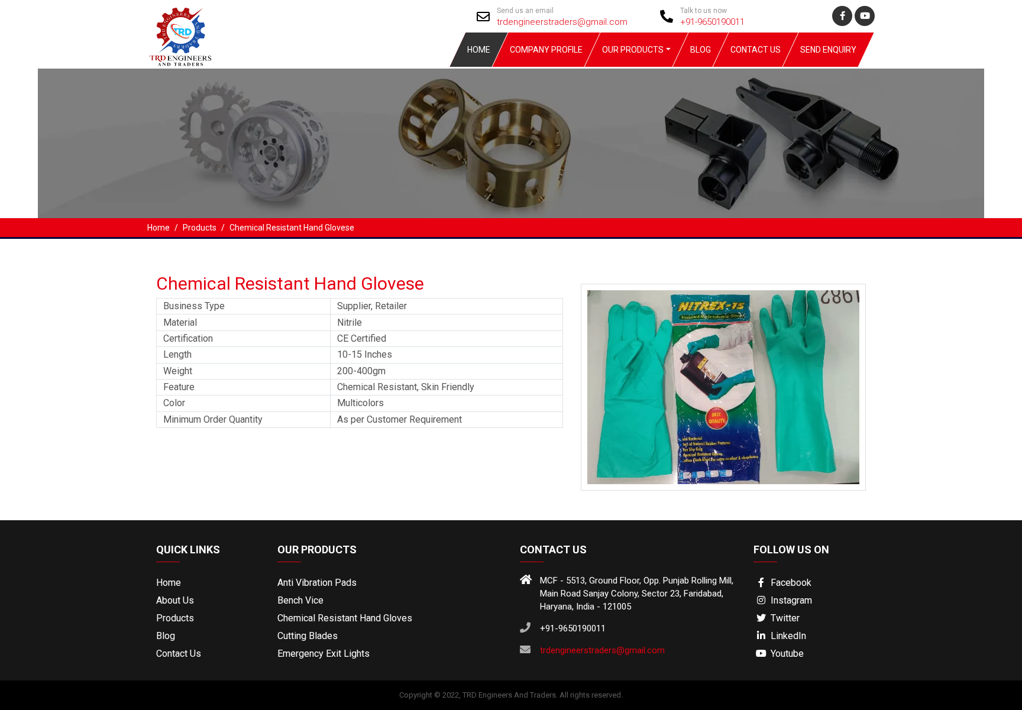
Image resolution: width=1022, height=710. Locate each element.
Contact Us (755, 49)
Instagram (790, 600)
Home (478, 49)
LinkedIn (787, 635)
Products (175, 618)
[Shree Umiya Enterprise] (179, 36)
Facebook (789, 582)
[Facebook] (842, 16)
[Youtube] (865, 16)
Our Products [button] (633, 49)
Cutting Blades (307, 635)
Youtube (786, 653)
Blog (700, 49)
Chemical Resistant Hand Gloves (344, 618)
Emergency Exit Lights (323, 653)
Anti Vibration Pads (317, 582)
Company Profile (546, 49)
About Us (175, 600)
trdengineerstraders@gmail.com (562, 22)
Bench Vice (300, 600)
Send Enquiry (828, 49)
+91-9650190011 (712, 22)
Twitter (784, 618)
